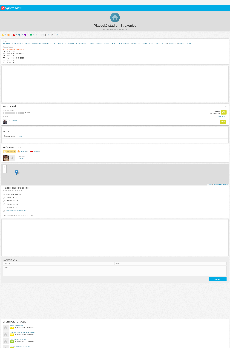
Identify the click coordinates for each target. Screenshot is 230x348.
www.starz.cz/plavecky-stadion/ (16, 210)
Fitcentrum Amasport (16, 325)
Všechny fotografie (9, 136)
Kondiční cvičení (60, 43)
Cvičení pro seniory (38, 43)
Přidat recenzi (222, 116)
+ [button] (5, 167)
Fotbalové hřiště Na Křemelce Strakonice (23, 332)
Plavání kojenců (125, 43)
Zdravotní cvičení (184, 43)
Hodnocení (40, 35)
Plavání (115, 43)
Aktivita (58, 35)
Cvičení (27, 43)
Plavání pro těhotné (140, 43)
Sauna (164, 43)
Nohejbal (107, 43)
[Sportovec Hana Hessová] (12, 160)
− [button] (5, 170)
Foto (49, 35)
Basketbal (7, 43)
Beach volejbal (17, 43)
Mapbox (225, 184)
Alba (20, 136)
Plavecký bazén (155, 43)
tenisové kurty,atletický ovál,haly (20, 346)
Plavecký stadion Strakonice (115, 25)
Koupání (71, 43)
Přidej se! (21, 158)
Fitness (50, 43)
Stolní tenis (172, 43)
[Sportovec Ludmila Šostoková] (6, 160)
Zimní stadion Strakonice (18, 339)
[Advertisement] (38, 84)
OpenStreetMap (217, 184)
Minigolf (99, 43)
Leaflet (210, 184)
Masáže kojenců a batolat (85, 43)
